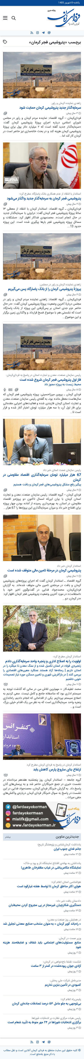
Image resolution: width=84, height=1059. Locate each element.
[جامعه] (5, 684)
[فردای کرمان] (10, 389)
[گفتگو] (4, 389)
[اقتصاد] (5, 113)
